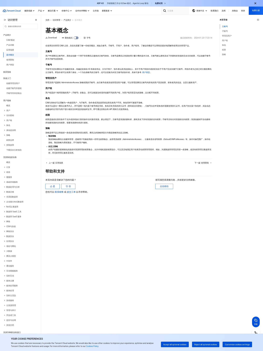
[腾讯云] (12, 10)
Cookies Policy (92, 346)
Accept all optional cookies (174, 344)
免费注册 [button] (256, 10)
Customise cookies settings (237, 344)
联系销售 (59, 192)
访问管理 (56, 20)
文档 (47, 20)
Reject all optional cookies (205, 344)
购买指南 (7, 72)
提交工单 (71, 192)
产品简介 (67, 20)
